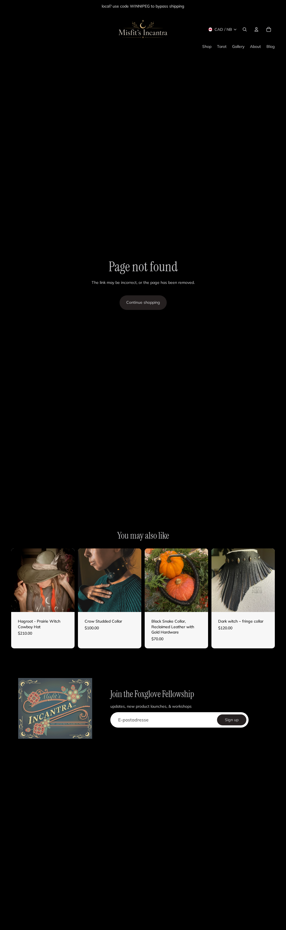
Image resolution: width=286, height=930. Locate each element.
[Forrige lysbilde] (15, 580)
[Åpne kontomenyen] (256, 29)
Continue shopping (143, 302)
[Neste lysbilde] (70, 580)
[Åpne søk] (245, 29)
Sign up (232, 719)
